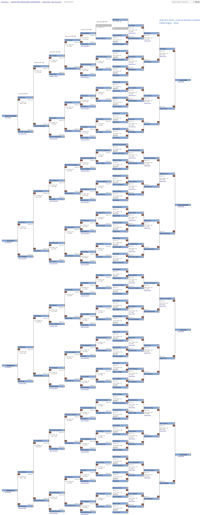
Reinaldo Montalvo (118, 325)
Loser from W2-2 (85, 483)
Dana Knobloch (117, 316)
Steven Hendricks (118, 465)
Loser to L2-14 (132, 95)
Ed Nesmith (116, 113)
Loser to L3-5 (147, 477)
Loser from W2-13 (85, 139)
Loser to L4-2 (163, 431)
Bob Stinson (116, 441)
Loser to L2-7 (132, 314)
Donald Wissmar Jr (118, 44)
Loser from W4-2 (22, 508)
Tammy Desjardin (118, 340)
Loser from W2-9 (85, 264)
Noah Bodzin (116, 269)
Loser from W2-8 (85, 295)
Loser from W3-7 (54, 388)
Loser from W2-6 (85, 358)
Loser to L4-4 (163, 181)
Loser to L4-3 (163, 56)
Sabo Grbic (116, 254)
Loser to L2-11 (132, 189)
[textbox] (183, 2)
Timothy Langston (118, 356)
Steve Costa (116, 91)
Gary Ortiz (116, 122)
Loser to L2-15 (132, 64)
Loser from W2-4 (85, 420)
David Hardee (117, 387)
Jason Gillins (116, 425)
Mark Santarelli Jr (118, 262)
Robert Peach (117, 457)
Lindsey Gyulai (117, 169)
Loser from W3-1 (54, 263)
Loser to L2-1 (132, 501)
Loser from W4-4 (22, 258)
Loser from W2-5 (85, 389)
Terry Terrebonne (118, 184)
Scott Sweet (116, 301)
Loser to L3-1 (147, 228)
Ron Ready (116, 20)
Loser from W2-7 (85, 327)
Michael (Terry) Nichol (119, 144)
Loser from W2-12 (85, 171)
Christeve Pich (117, 410)
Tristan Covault (117, 222)
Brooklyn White (117, 247)
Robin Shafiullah (117, 450)
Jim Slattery (116, 138)
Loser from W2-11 (85, 202)
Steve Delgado (117, 497)
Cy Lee (115, 98)
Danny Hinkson (117, 191)
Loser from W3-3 (54, 138)
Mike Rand (116, 75)
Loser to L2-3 (132, 438)
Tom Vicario (116, 51)
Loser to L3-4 (147, 40)
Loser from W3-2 (54, 201)
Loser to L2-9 (132, 251)
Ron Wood (116, 481)
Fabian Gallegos (117, 372)
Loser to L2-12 (132, 157)
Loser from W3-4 (54, 76)
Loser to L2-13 (132, 126)
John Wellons (116, 66)
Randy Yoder (116, 216)
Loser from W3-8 (54, 326)
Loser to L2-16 (132, 33)
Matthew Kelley (117, 394)
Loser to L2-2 (132, 470)
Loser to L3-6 (147, 415)
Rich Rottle (116, 200)
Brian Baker (116, 129)
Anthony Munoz (117, 35)
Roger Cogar (116, 503)
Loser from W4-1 (22, 383)
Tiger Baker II (117, 309)
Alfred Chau (116, 238)
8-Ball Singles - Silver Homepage (51, 2)
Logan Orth (116, 332)
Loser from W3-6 (54, 450)
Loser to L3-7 (147, 353)
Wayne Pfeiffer (117, 160)
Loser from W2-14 (85, 108)
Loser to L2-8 (132, 282)
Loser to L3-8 (147, 290)
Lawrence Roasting (118, 153)
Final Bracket (181, 81)
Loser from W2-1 (85, 514)
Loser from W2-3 (85, 451)
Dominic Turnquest (118, 285)
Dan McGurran (117, 207)
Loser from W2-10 (85, 233)
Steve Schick (116, 434)
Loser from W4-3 (22, 133)
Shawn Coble (117, 418)
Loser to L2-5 (132, 376)
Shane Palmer (117, 278)
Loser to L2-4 (132, 407)
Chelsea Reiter (117, 106)
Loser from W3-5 (54, 513)
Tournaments (5, 2)
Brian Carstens (117, 488)
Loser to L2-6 (132, 345)
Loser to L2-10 (132, 220)
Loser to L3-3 (147, 103)
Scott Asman (116, 512)
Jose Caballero (117, 379)
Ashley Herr (116, 231)
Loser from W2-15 (85, 77)
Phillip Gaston (117, 176)
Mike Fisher (116, 363)
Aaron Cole (116, 472)
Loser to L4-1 (163, 306)
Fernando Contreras (119, 403)
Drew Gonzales (117, 294)
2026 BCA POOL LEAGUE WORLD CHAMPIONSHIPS (25, 2)
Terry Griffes (116, 82)
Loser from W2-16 (85, 46)
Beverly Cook (117, 347)
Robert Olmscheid (118, 60)
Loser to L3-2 (147, 165)
